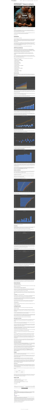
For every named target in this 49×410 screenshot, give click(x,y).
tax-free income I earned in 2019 (21, 168)
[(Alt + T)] (16, 1)
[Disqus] (24, 396)
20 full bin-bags (30, 295)
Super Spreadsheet (31, 49)
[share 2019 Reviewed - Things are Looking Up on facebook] (25, 388)
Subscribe (15, 58)
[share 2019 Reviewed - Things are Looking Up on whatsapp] (26, 388)
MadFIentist (28, 349)
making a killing (15, 327)
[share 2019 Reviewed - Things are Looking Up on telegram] (27, 388)
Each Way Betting (20, 327)
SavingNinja (14, 0)
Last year (15, 309)
